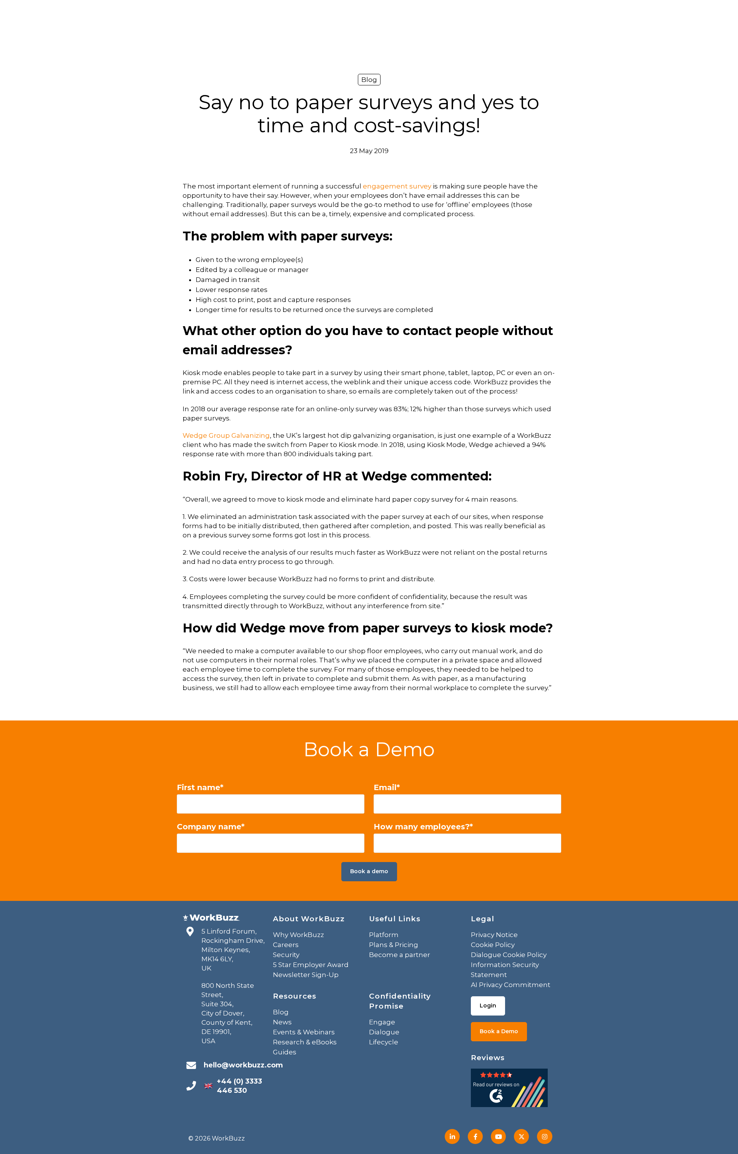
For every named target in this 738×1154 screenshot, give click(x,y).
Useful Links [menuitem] (395, 918)
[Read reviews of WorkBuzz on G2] (509, 1090)
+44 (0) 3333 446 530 (239, 1086)
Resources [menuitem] (294, 996)
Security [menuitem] (286, 955)
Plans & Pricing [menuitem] (393, 945)
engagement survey (397, 186)
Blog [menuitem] (281, 1012)
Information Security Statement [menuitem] (505, 970)
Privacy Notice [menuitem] (494, 935)
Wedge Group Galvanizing (226, 435)
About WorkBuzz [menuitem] (309, 918)
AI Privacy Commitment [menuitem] (510, 985)
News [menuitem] (282, 1022)
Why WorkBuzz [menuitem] (298, 935)
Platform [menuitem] (384, 935)
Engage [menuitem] (382, 1022)
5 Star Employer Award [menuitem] (311, 965)
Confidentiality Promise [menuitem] (400, 1001)
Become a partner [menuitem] (399, 955)
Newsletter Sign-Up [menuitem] (306, 975)
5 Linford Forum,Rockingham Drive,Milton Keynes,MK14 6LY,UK (233, 949)
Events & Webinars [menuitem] (304, 1032)
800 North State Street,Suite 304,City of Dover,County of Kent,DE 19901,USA (227, 1013)
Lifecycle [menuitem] (383, 1042)
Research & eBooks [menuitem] (305, 1042)
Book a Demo (499, 1031)
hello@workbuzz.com (243, 1065)
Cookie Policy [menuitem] (493, 945)
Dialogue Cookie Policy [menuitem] (509, 955)
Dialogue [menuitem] (384, 1032)
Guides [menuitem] (284, 1052)
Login (488, 1005)
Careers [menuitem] (286, 945)
